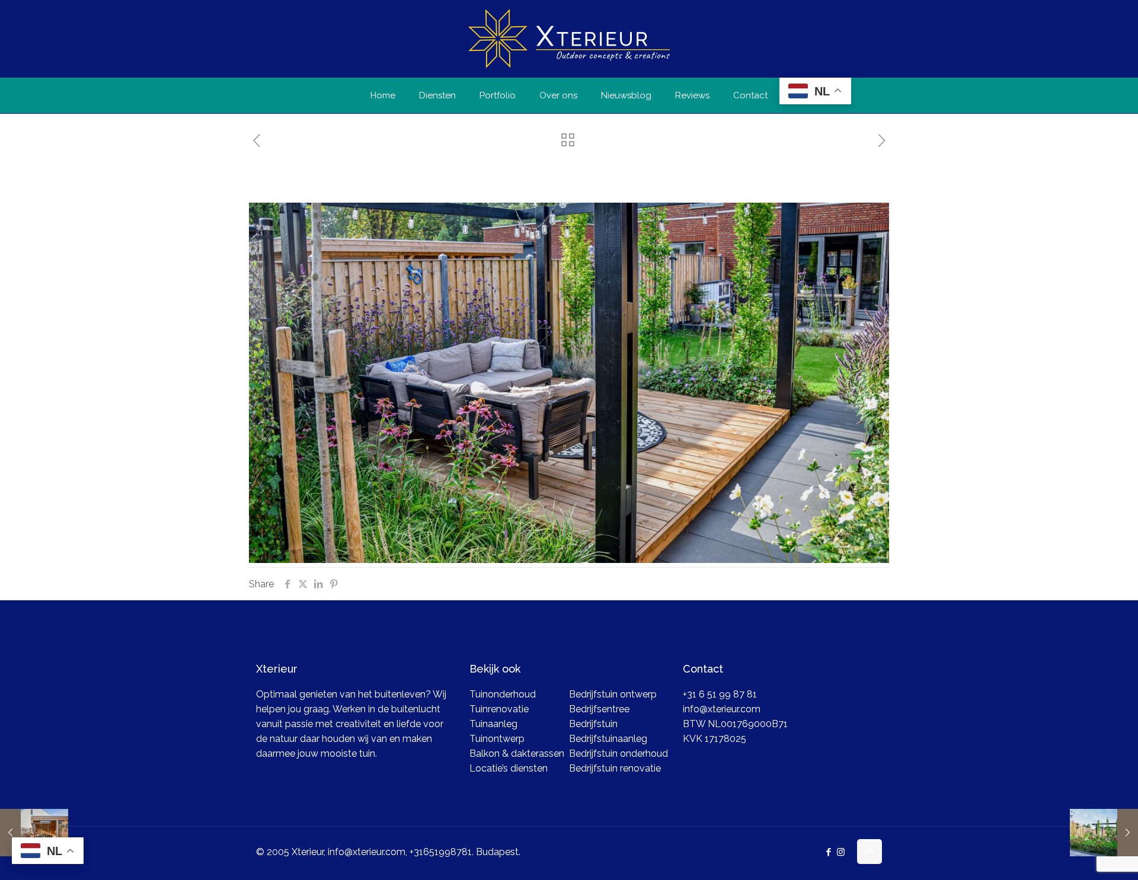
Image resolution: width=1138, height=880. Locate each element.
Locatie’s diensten (508, 768)
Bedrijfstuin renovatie (615, 768)
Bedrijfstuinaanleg (608, 738)
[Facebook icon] (828, 852)
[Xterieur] (569, 38)
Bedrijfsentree (599, 709)
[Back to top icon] (869, 851)
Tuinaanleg (493, 723)
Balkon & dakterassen (516, 753)
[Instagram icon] (840, 852)
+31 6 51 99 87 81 (720, 694)
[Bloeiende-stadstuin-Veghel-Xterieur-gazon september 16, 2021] (1104, 832)
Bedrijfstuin (593, 723)
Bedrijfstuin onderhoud (618, 753)
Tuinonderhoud (502, 694)
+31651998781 (441, 851)
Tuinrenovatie (499, 709)
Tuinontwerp (497, 738)
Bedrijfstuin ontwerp (613, 694)
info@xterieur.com (721, 709)
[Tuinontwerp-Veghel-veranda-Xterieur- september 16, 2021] (34, 832)
